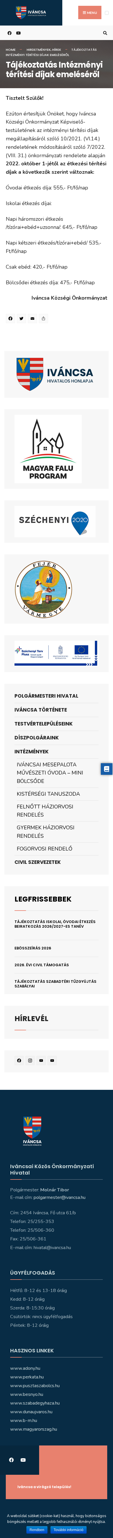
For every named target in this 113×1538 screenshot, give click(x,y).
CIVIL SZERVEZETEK (37, 862)
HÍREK (56, 49)
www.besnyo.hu (26, 1394)
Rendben (37, 1530)
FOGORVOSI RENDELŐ (44, 848)
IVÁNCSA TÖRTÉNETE (40, 709)
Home (11, 49)
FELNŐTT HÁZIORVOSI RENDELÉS (45, 811)
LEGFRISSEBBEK (43, 899)
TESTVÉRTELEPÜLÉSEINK (43, 723)
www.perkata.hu (27, 1377)
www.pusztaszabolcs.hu (35, 1386)
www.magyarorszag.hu (33, 1429)
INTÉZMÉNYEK (31, 751)
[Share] (44, 319)
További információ (68, 1530)
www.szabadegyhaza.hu (35, 1403)
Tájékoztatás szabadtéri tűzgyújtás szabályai (55, 984)
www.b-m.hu (23, 1420)
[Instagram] (31, 1061)
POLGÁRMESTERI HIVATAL (46, 695)
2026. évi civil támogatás (41, 965)
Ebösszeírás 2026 (32, 948)
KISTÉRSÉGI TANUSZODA (48, 793)
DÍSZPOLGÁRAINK (36, 737)
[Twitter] (22, 319)
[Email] (33, 319)
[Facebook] (11, 319)
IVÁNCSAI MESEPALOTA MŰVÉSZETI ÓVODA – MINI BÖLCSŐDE (50, 773)
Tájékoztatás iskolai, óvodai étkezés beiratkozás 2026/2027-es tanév (55, 924)
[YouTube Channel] (53, 1061)
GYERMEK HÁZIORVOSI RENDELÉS (45, 831)
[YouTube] (42, 1061)
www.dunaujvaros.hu (31, 1412)
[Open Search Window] (104, 33)
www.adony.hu (25, 1368)
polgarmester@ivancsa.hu (59, 1197)
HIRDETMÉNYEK (39, 49)
